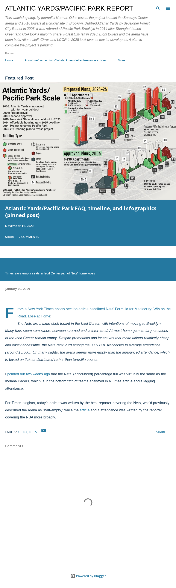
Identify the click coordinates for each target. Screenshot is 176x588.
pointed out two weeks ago (28, 374)
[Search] (158, 7)
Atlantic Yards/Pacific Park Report (69, 8)
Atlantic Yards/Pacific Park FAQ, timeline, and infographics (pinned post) (80, 212)
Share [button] (10, 237)
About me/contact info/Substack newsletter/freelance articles (65, 60)
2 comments (29, 237)
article (85, 410)
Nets (33, 432)
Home (9, 60)
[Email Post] (43, 432)
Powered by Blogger (90, 576)
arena (22, 432)
